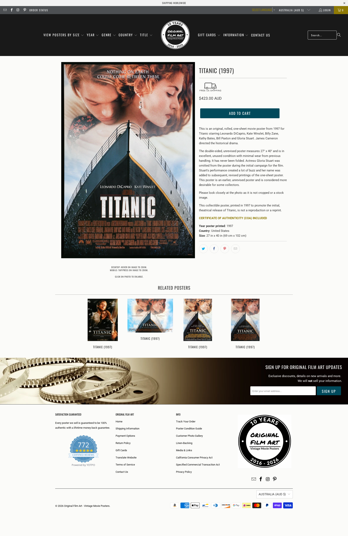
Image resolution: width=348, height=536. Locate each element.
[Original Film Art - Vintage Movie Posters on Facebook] (11, 10)
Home (119, 421)
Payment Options (125, 435)
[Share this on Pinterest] (224, 248)
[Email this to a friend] (235, 248)
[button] (64, 35)
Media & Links (184, 450)
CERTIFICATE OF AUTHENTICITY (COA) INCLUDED (233, 218)
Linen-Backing (184, 443)
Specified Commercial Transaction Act (198, 464)
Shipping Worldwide (174, 3)
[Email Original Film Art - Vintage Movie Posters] (5, 10)
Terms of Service (125, 464)
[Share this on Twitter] (203, 248)
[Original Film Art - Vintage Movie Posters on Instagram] (18, 10)
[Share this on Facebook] (214, 248)
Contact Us (122, 471)
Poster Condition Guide (189, 428)
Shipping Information (127, 428)
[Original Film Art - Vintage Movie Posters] (175, 35)
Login (327, 10)
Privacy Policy (184, 471)
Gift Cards (121, 450)
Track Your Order (185, 421)
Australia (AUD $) (292, 10)
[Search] (339, 35)
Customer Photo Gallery (189, 435)
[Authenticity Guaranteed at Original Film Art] (55, 469)
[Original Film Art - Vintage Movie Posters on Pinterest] (24, 10)
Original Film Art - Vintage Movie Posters (87, 505)
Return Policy (123, 443)
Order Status (38, 10)
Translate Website (126, 457)
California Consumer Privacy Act (194, 457)
